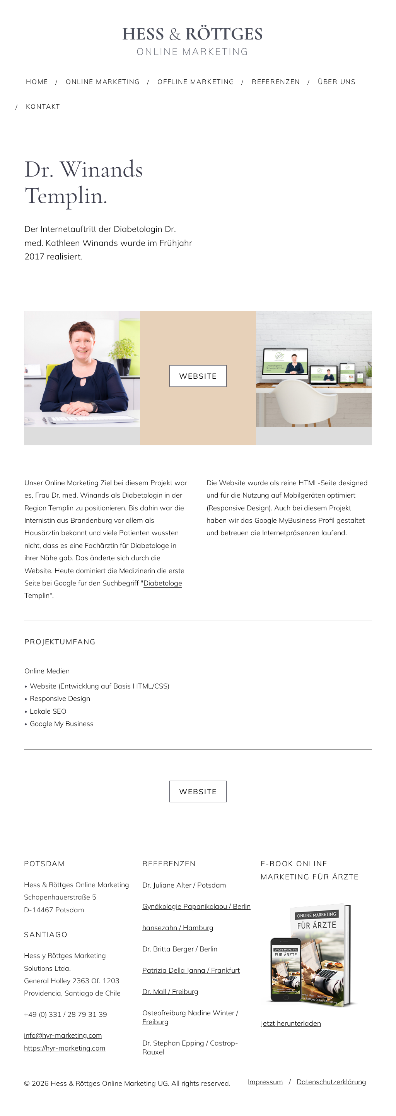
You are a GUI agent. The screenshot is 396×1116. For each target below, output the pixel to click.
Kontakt (43, 106)
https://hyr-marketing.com (65, 1048)
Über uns (337, 81)
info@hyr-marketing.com (63, 1035)
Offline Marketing (195, 81)
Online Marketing (103, 81)
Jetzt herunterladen (291, 1023)
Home (37, 81)
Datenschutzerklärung (331, 1081)
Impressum (265, 1081)
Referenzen (276, 81)
